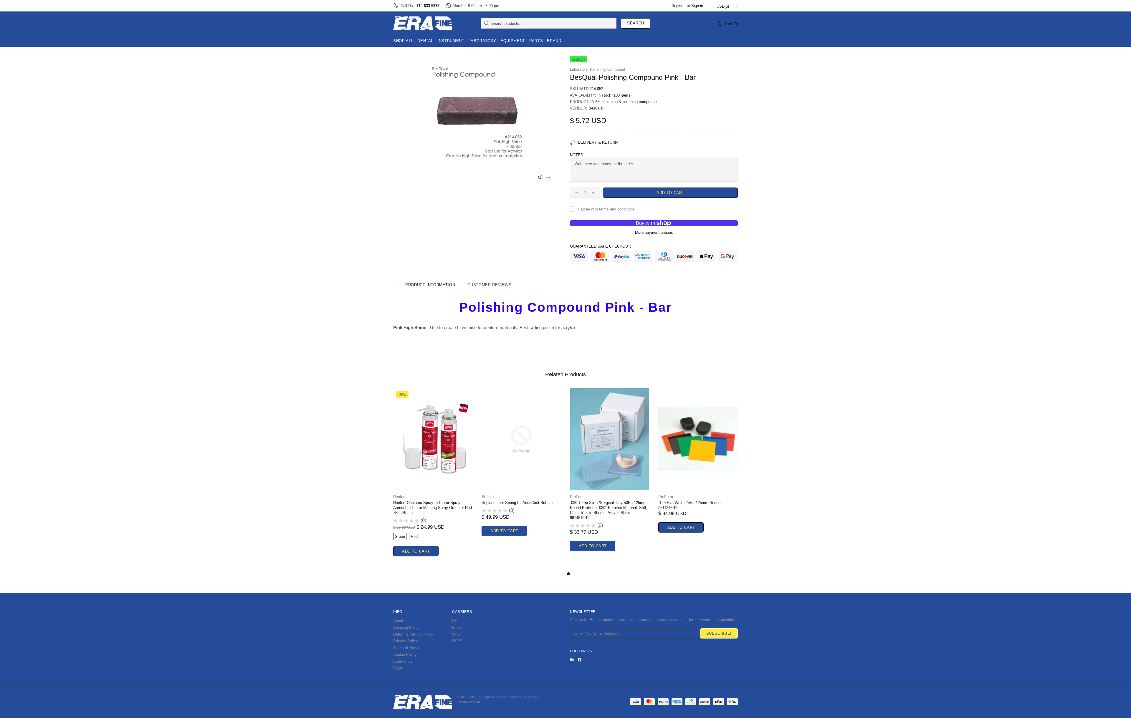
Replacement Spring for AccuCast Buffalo (517, 502)
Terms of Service (407, 648)
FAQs (398, 668)
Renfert (399, 497)
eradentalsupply (422, 23)
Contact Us (402, 661)
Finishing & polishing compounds (630, 102)
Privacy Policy (405, 641)
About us (401, 620)
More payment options (654, 232)
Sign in (697, 6)
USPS (457, 641)
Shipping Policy (406, 627)
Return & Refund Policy (413, 634)
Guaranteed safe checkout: (600, 246)
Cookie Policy (405, 654)
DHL (455, 620)
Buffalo (488, 497)
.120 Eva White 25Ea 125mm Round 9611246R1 (689, 505)
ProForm (577, 497)
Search (635, 23)
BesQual (595, 108)
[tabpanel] (610, 476)
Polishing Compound (607, 69)
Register (679, 6)
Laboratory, (579, 69)
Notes (576, 155)
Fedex (457, 627)
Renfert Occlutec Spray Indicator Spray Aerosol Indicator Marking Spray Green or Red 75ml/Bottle (432, 507)
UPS (456, 634)
